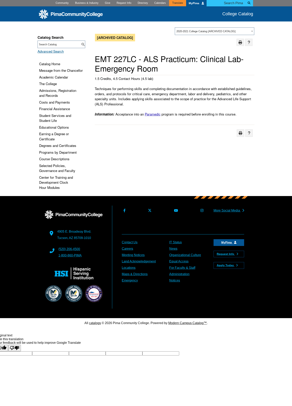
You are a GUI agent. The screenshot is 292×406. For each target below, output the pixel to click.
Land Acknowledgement (139, 261)
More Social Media (227, 210)
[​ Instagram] (201, 210)
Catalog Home (49, 63)
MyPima (194, 3)
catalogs (95, 323)
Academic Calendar (53, 77)
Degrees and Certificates (57, 145)
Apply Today (226, 265)
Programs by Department (58, 152)
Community (62, 2)
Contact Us (129, 242)
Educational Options (54, 127)
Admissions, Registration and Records (57, 93)
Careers (127, 248)
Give (107, 2)
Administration (179, 274)
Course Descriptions (54, 158)
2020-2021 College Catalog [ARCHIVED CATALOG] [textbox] (206, 31)
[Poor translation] (14, 348)
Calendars (160, 2)
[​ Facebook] (123, 210)
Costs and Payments (54, 102)
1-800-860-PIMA (70, 255)
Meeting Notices (133, 255)
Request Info (124, 2)
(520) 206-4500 (69, 249)
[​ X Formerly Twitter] (148, 210)
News (173, 248)
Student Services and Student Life (55, 118)
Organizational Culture (185, 255)
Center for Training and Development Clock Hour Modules (56, 182)
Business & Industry (87, 2)
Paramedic (153, 114)
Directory (143, 2)
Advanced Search (51, 51)
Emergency (130, 280)
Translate (177, 2)
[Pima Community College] (71, 14)
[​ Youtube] (175, 210)
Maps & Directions (135, 274)
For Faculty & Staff (182, 267)
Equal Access (179, 261)
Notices (174, 280)
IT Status (175, 242)
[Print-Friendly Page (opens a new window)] (240, 42)
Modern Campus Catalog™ (187, 323)
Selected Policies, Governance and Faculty (57, 168)
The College (48, 83)
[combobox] (214, 31)
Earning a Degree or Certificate (54, 136)
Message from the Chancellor (61, 70)
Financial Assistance (54, 108)
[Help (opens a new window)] (248, 42)
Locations (128, 267)
